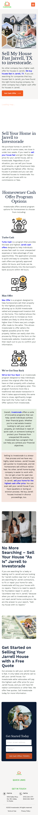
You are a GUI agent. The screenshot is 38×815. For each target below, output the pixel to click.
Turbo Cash (7, 242)
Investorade (16, 412)
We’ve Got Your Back (11, 375)
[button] (33, 4)
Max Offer (6, 300)
